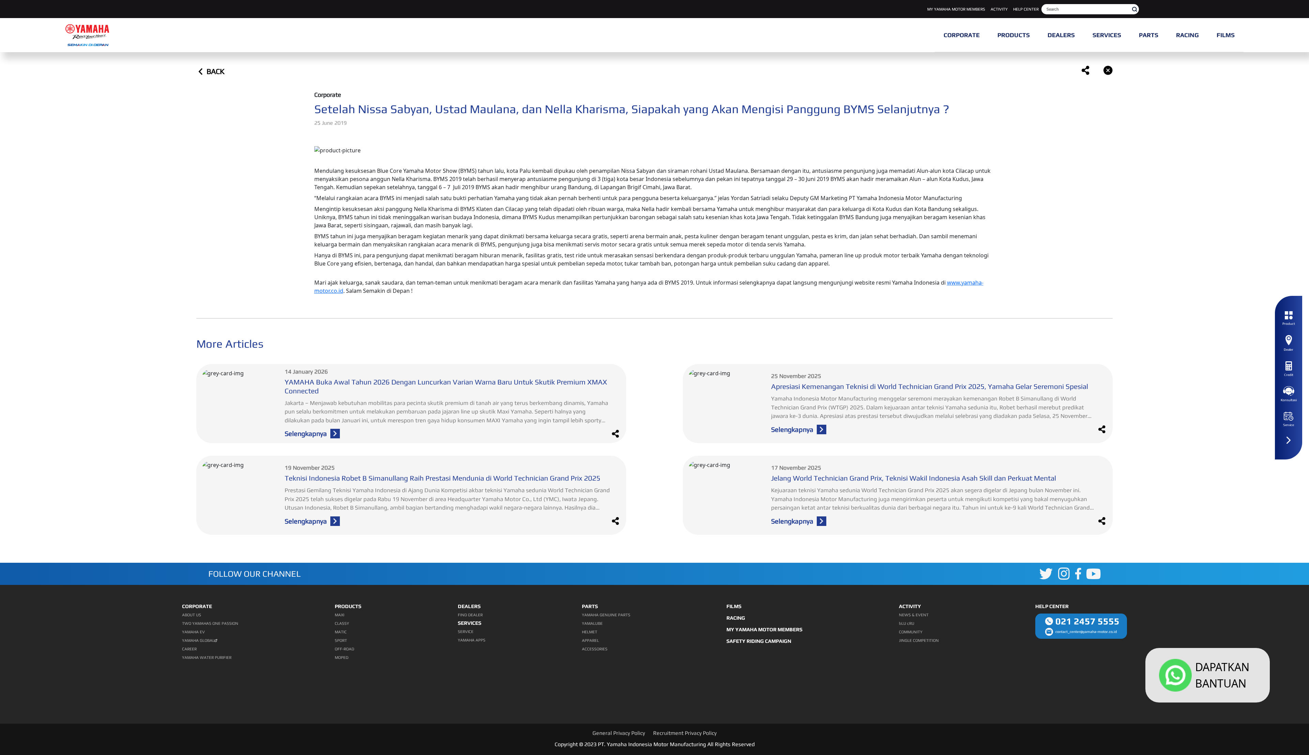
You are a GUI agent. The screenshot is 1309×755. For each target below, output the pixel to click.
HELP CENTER (1026, 9)
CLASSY (342, 623)
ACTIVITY (999, 9)
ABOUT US (191, 615)
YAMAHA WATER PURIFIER (206, 657)
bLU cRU (906, 623)
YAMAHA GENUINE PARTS (606, 615)
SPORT (341, 640)
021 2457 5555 (1087, 621)
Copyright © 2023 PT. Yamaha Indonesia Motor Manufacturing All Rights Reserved (655, 744)
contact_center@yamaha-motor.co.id (1086, 632)
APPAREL (590, 640)
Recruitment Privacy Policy (685, 733)
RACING (735, 618)
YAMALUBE (592, 623)
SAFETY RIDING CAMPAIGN (758, 641)
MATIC (341, 632)
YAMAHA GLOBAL (198, 640)
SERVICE (465, 631)
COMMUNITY (910, 632)
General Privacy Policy (618, 733)
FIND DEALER (470, 615)
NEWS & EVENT (914, 615)
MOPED (341, 657)
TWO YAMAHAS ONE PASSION (210, 623)
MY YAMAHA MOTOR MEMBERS (956, 9)
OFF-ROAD (344, 649)
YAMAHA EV (193, 632)
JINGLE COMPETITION (919, 640)
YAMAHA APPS (471, 640)
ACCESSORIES (594, 649)
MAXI (339, 615)
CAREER (189, 649)
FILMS (733, 606)
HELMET (589, 632)
